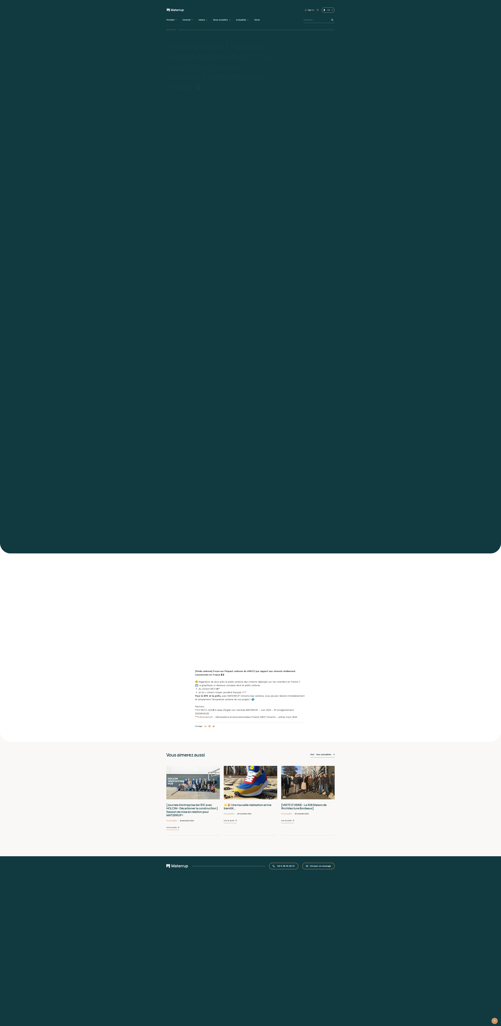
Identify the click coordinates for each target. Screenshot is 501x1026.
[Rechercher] (332, 20)
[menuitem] (171, 19)
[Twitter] (214, 726)
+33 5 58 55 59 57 (286, 862)
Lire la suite (171, 820)
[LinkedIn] (206, 726)
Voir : (320, 754)
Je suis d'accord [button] (21, 1016)
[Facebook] (209, 726)
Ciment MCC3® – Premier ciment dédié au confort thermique (192, 806)
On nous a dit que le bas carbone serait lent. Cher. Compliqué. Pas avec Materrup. (306, 808)
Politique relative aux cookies (19, 1003)
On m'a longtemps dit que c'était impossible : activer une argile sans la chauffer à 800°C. (248, 808)
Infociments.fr (205, 717)
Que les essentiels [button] (21, 1009)
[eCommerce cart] (318, 10)
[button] (494, 1021)
